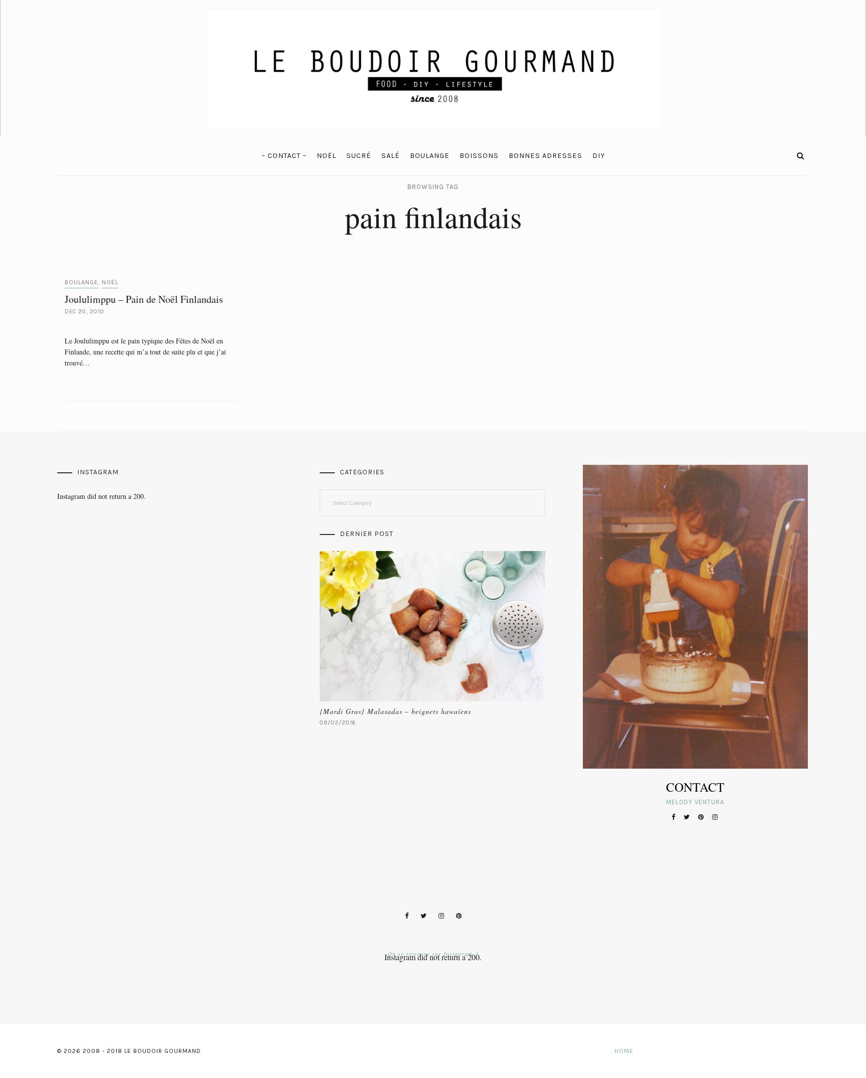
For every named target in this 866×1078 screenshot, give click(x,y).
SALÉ (390, 155)
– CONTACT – (284, 155)
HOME (623, 1050)
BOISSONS (479, 155)
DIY (598, 155)
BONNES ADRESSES (545, 155)
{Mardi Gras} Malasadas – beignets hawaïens (395, 711)
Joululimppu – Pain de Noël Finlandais (144, 299)
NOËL (326, 155)
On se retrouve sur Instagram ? (433, 954)
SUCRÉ (358, 155)
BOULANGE (430, 155)
